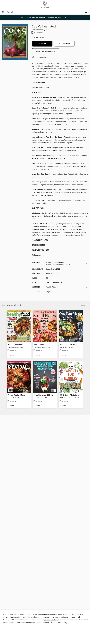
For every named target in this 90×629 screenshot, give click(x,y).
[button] (42, 44)
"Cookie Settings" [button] (51, 620)
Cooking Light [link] (39, 344)
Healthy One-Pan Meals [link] (68, 344)
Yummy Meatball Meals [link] (16, 395)
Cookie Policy (62, 623)
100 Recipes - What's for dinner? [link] (70, 395)
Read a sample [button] (64, 44)
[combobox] (40, 12)
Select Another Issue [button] (45, 51)
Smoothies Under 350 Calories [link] (44, 395)
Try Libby (24, 17)
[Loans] (82, 12)
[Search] (3, 12)
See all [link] (84, 305)
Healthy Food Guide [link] (15, 344)
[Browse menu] (86, 11)
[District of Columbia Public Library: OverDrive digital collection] (45, 4)
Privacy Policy (58, 614)
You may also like (11, 305)
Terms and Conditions (41, 614)
